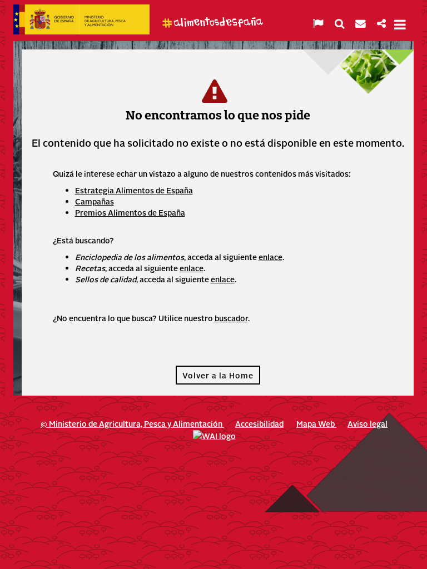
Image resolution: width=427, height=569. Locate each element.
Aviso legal (367, 423)
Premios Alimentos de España (130, 212)
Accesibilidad (259, 423)
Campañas (94, 201)
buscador (231, 318)
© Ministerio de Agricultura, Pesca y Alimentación (132, 423)
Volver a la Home (218, 375)
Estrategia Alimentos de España (134, 190)
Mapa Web (316, 423)
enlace (270, 257)
